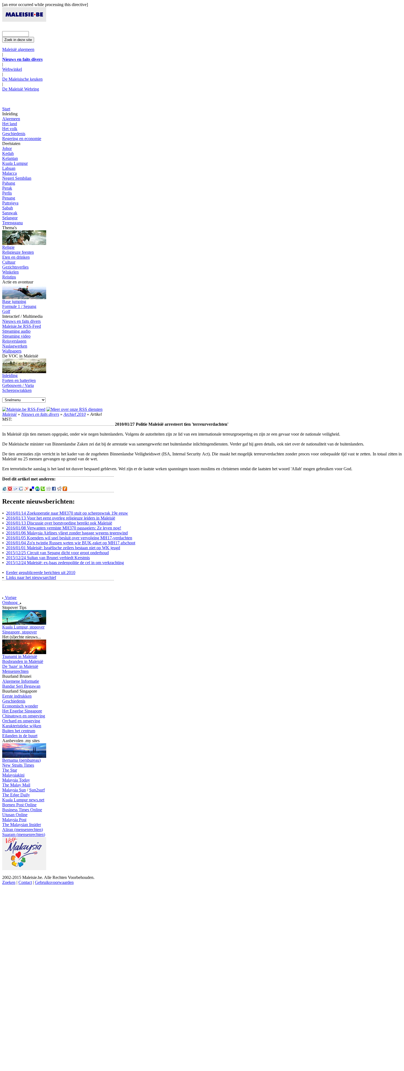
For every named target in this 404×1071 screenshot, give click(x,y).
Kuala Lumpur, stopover (23, 627)
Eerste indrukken (17, 696)
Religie (8, 247)
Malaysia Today (16, 780)
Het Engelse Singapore (22, 711)
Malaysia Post (14, 819)
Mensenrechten (15, 671)
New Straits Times (18, 765)
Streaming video (16, 336)
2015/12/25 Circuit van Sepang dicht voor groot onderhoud (57, 552)
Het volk (9, 128)
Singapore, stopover (19, 632)
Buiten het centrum (18, 730)
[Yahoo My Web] (26, 489)
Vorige (10, 597)
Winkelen (10, 272)
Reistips (9, 277)
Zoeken (8, 882)
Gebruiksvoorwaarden (54, 882)
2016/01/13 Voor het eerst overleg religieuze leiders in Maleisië (60, 518)
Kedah (8, 153)
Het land (9, 123)
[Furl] (65, 489)
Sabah (7, 208)
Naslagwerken (14, 346)
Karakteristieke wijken (21, 725)
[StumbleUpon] (37, 489)
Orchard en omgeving (21, 720)
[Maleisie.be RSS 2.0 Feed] (23, 409)
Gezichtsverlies (15, 267)
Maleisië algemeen (18, 49)
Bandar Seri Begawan (21, 686)
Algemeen (11, 118)
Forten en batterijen (19, 380)
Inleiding (10, 375)
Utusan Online (14, 814)
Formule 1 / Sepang (19, 306)
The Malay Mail (16, 785)
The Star (9, 770)
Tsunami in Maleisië (19, 656)
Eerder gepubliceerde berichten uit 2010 (40, 572)
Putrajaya (10, 203)
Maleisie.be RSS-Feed (21, 326)
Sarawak (9, 213)
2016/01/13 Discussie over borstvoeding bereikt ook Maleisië (59, 523)
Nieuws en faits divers (21, 321)
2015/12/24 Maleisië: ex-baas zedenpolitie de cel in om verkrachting (65, 562)
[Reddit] (59, 489)
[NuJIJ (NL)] (10, 489)
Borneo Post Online (19, 804)
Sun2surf (37, 790)
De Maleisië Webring (20, 89)
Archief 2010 (74, 414)
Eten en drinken (16, 257)
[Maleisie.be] (24, 20)
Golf (6, 311)
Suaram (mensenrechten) (23, 834)
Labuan (8, 168)
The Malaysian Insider (21, 824)
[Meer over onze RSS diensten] (74, 409)
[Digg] (48, 489)
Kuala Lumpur (15, 163)
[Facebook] (54, 489)
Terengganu (12, 222)
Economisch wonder (20, 706)
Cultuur (8, 262)
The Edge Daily (16, 795)
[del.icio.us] (32, 489)
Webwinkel (12, 69)
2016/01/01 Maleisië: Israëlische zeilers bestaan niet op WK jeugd (63, 547)
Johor (7, 148)
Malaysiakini (13, 775)
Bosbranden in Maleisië (22, 661)
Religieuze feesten (18, 252)
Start (6, 108)
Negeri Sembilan (16, 178)
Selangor (10, 217)
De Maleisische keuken (22, 79)
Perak (7, 188)
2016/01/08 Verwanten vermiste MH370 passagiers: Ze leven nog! (63, 528)
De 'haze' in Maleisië (20, 666)
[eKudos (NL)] (4, 489)
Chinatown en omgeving (23, 716)
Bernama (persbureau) (21, 760)
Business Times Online (22, 809)
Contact (25, 882)
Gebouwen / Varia (18, 385)
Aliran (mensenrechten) (22, 829)
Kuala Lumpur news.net (23, 799)
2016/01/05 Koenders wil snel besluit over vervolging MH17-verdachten (69, 538)
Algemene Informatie (20, 681)
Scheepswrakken (17, 390)
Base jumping (14, 301)
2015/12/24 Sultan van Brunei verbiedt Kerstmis (48, 557)
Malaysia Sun (14, 790)
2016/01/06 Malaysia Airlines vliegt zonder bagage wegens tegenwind (67, 533)
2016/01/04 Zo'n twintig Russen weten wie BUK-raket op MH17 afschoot (70, 542)
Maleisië (9, 414)
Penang (8, 198)
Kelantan (10, 158)
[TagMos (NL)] (15, 489)
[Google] (21, 489)
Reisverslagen (14, 341)
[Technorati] (43, 489)
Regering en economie (21, 138)
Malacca (9, 173)
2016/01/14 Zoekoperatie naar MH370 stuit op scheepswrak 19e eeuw (67, 513)
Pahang (8, 183)
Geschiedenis (13, 133)
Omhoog (11, 602)
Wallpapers (11, 351)
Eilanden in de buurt (19, 735)
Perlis (7, 193)
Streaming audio (16, 331)
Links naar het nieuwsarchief (31, 577)
